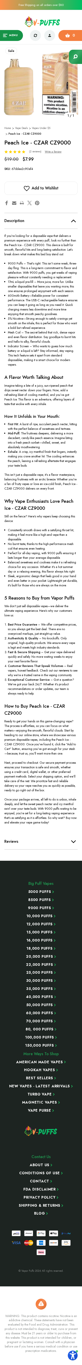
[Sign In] (49, 35)
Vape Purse (39, 1110)
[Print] (22, 203)
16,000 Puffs (39, 940)
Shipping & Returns (39, 1205)
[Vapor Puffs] (41, 1131)
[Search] (75, 57)
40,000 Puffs (39, 997)
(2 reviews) (35, 151)
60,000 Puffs (39, 1013)
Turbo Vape (40, 1094)
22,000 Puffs (39, 964)
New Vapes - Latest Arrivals (39, 1086)
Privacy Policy (39, 1197)
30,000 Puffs (39, 980)
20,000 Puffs (39, 956)
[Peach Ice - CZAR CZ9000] (41, 83)
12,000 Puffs (39, 924)
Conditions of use (39, 1173)
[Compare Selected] (35, 35)
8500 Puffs (39, 900)
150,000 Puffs (39, 1045)
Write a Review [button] (53, 152)
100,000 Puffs (39, 1037)
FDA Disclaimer (39, 1189)
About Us (39, 1165)
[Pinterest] (37, 203)
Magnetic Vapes (39, 1102)
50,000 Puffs (39, 1005)
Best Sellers (39, 1078)
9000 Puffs (39, 908)
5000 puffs (39, 891)
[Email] (14, 203)
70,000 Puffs (39, 1021)
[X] (29, 203)
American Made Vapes (39, 1062)
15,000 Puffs (39, 932)
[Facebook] (6, 203)
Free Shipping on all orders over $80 (41, 5)
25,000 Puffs (39, 972)
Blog (39, 1213)
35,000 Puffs (39, 988)
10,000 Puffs (39, 916)
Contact (39, 1181)
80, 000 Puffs (40, 1029)
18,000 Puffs (39, 948)
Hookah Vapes (39, 1070)
